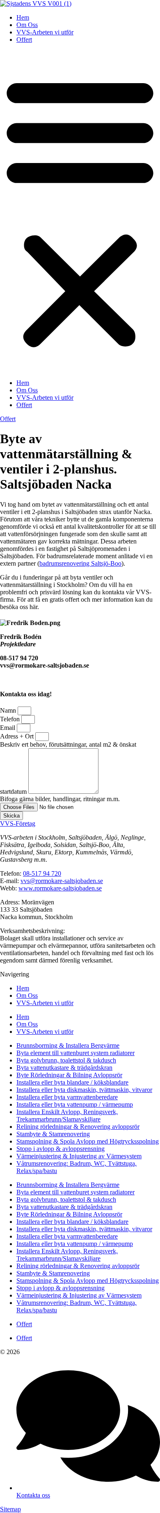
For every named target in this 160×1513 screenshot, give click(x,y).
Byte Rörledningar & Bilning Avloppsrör (69, 1074)
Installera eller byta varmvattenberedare (67, 1097)
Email (8, 727)
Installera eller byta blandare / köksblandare (72, 1082)
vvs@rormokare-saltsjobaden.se (62, 880)
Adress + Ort (17, 736)
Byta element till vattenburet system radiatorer (75, 1052)
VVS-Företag (17, 823)
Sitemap (10, 1509)
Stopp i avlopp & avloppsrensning (60, 1148)
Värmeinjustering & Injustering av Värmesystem (79, 1156)
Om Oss (27, 24)
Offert (24, 39)
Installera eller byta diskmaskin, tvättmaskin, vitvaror (84, 1089)
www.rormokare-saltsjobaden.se (60, 888)
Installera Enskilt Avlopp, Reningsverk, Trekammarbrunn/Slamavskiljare (67, 1115)
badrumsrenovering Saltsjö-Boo (80, 563)
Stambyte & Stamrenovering (53, 1133)
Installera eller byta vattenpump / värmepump (74, 1104)
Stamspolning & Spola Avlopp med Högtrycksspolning (87, 1141)
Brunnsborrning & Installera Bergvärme (67, 1045)
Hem (22, 17)
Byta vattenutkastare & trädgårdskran (64, 1067)
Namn (9, 710)
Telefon (10, 719)
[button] (80, 211)
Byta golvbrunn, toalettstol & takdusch (66, 1060)
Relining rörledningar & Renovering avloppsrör (77, 1126)
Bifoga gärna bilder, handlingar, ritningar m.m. (60, 798)
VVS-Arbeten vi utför (44, 32)
